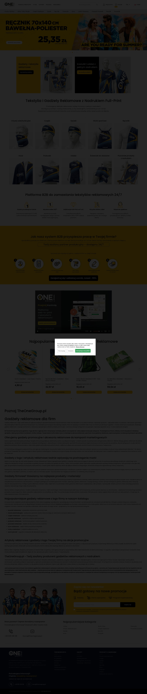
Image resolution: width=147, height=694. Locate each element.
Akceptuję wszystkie (83, 351)
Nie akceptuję (61, 350)
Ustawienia (70, 350)
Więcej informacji (80, 346)
